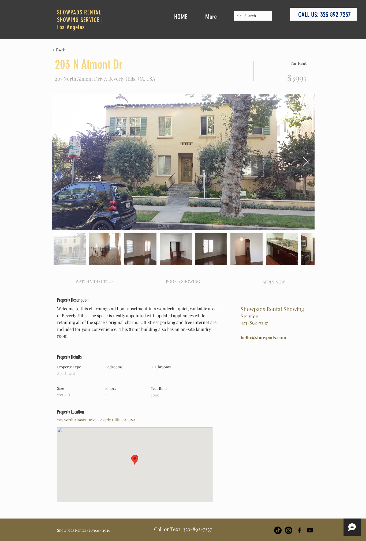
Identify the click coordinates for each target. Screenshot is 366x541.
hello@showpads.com (263, 337)
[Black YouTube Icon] (310, 530)
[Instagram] (288, 530)
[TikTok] (278, 530)
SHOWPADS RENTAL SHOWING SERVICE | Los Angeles (80, 20)
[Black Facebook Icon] (299, 530)
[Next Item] (305, 162)
